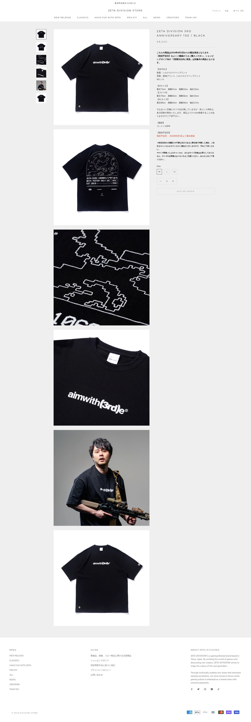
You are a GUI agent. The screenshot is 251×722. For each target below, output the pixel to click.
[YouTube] (212, 689)
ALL (145, 17)
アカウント (216, 11)
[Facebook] (192, 689)
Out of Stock (186, 191)
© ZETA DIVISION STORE (25, 713)
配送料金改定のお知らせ (125, 3)
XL (174, 171)
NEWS (157, 17)
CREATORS (173, 17)
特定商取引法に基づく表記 (103, 665)
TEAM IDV (191, 17)
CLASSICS (82, 17)
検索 (227, 11)
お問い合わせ (97, 674)
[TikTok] (218, 689)
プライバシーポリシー (101, 670)
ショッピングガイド (100, 660)
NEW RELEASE (62, 17)
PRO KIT (132, 17)
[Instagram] (205, 689)
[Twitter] (198, 689)
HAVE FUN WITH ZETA (108, 17)
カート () (238, 11)
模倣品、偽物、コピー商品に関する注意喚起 (111, 655)
